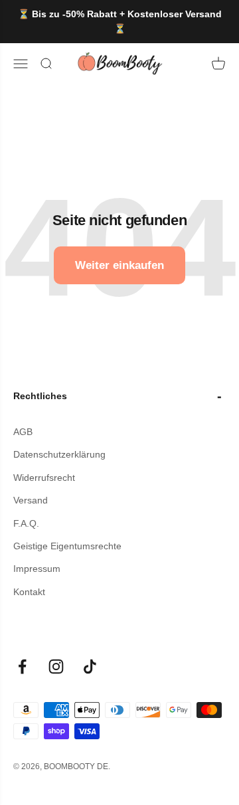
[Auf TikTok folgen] (90, 666)
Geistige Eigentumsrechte (67, 546)
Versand (30, 500)
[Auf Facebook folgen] (22, 666)
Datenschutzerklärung (59, 454)
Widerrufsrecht (44, 477)
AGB (23, 431)
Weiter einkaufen (119, 265)
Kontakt (29, 591)
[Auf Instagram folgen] (56, 666)
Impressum (36, 568)
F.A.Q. (26, 523)
